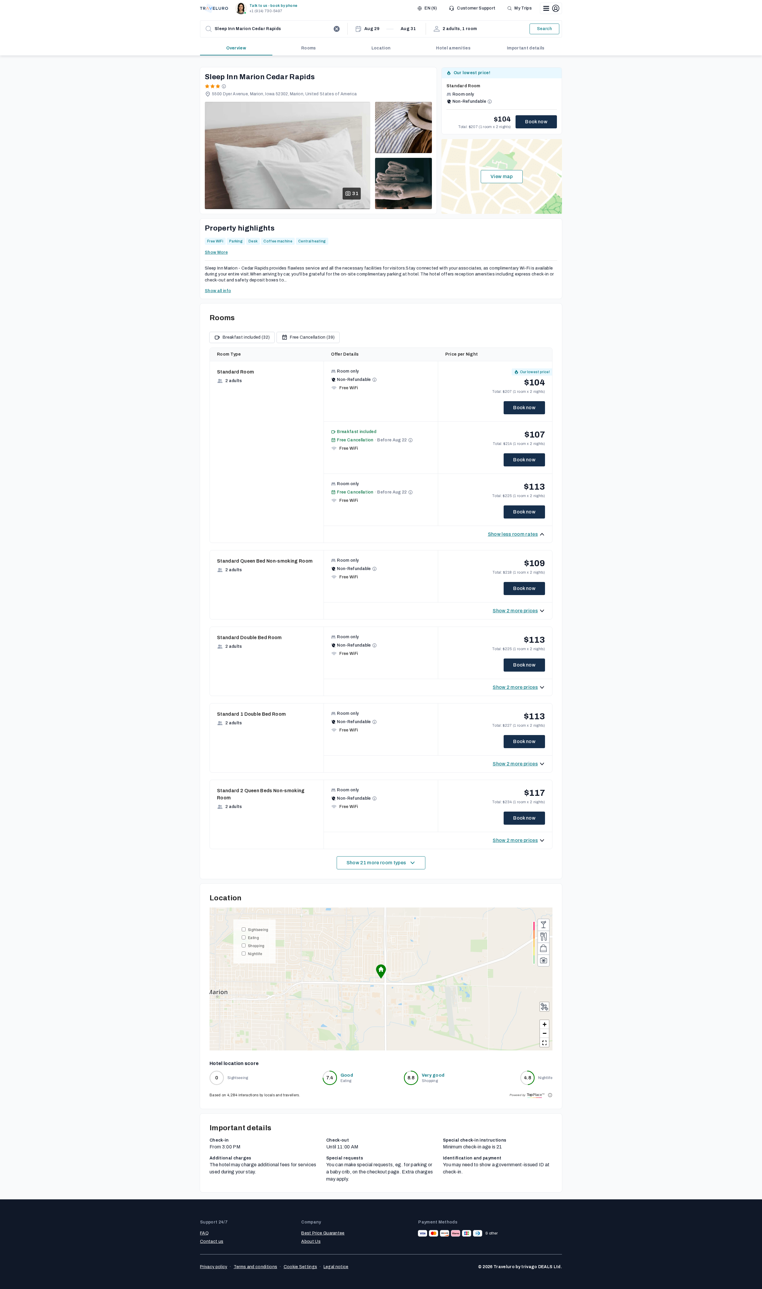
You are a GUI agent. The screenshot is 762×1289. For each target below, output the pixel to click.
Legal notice (336, 1267)
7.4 (329, 1077)
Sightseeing (258, 929)
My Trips (523, 8)
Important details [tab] (525, 48)
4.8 (527, 1077)
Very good (433, 1075)
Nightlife (255, 953)
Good (347, 1075)
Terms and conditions (255, 1267)
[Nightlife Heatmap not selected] (543, 925)
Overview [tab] (236, 48)
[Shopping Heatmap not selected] (543, 949)
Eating (253, 937)
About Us (311, 1241)
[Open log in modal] (551, 8)
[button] (267, 8)
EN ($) (430, 8)
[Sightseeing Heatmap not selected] (543, 960)
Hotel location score (234, 1063)
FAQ (204, 1233)
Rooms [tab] (308, 48)
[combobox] (273, 29)
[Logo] (214, 8)
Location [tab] (381, 48)
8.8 (410, 1077)
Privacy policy (213, 1267)
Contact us (211, 1241)
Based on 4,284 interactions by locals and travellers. (255, 1095)
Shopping (256, 945)
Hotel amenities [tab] (453, 48)
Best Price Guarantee (322, 1233)
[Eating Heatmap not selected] (543, 937)
